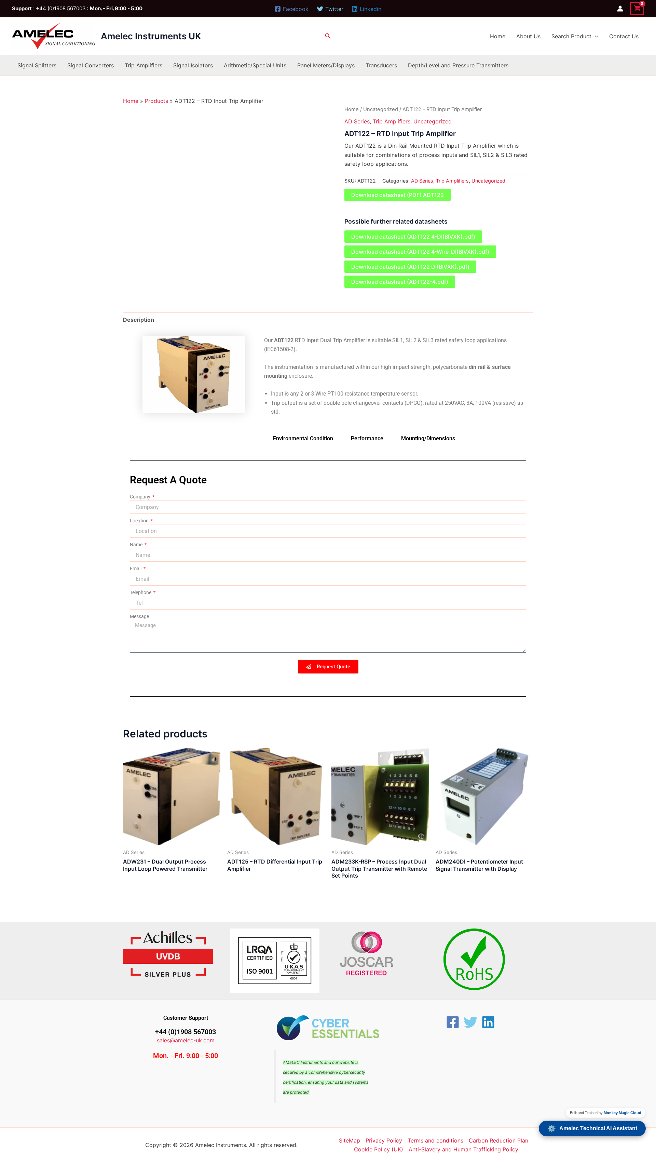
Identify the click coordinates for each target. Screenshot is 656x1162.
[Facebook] (453, 1022)
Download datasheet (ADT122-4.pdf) (399, 281)
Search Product (571, 36)
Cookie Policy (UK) (378, 1149)
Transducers (381, 65)
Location (140, 520)
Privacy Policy (384, 1140)
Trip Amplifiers (143, 65)
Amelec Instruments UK (151, 36)
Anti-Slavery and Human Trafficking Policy (463, 1149)
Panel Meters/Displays (326, 65)
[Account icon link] (620, 8)
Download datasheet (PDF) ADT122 (397, 194)
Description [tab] (138, 319)
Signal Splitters (36, 65)
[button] (328, 36)
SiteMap (349, 1140)
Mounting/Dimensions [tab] (428, 438)
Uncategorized (380, 109)
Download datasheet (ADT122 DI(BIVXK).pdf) (410, 266)
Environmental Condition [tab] (303, 438)
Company (140, 496)
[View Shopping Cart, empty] (637, 8)
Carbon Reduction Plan (498, 1140)
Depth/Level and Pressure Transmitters (458, 65)
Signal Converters (90, 65)
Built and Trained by (605, 1113)
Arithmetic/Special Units (255, 65)
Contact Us (624, 36)
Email (136, 568)
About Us (528, 36)
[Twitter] (470, 1022)
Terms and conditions (435, 1140)
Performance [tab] (367, 438)
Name (137, 544)
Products (156, 100)
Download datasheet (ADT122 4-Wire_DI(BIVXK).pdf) (420, 251)
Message (139, 616)
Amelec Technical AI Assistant (592, 1128)
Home (497, 36)
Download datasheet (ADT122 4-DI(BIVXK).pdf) (413, 236)
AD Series (357, 121)
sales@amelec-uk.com (186, 1040)
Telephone (141, 592)
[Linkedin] (488, 1022)
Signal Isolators (193, 65)
